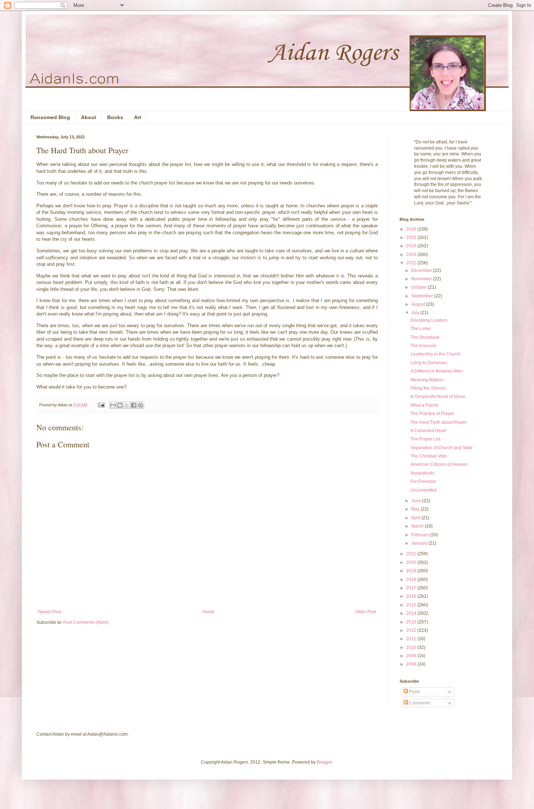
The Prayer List (425, 439)
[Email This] (113, 405)
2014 (411, 613)
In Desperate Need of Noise (437, 396)
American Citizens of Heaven (439, 464)
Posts (414, 691)
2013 (411, 622)
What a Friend (424, 405)
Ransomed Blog (50, 117)
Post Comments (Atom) (86, 622)
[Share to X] (126, 405)
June (416, 500)
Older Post (365, 611)
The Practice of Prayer (432, 413)
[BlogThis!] (120, 405)
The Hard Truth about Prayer (438, 422)
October (419, 287)
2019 (411, 570)
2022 (411, 262)
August (418, 304)
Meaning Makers (427, 379)
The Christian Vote (428, 456)
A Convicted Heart (428, 430)
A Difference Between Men (436, 371)
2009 (411, 655)
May (416, 509)
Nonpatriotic (422, 473)
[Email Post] (101, 405)
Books (115, 117)
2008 (411, 664)
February (420, 534)
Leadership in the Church (435, 354)
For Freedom (423, 481)
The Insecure (423, 345)
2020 (411, 562)
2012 (411, 630)
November (422, 278)
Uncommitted (423, 490)
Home (208, 611)
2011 (411, 638)
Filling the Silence (428, 388)
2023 (411, 254)
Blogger (324, 762)
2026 (411, 229)
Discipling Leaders (429, 320)
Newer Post (49, 611)
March (418, 526)
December (422, 270)
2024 (411, 245)
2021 (411, 553)
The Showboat (424, 337)
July (415, 312)
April (416, 517)
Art (137, 117)
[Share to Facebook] (133, 405)
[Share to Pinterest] (140, 405)
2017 (411, 587)
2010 (411, 647)
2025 (411, 237)
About (88, 117)
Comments (419, 703)
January (419, 543)
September (422, 295)
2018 (411, 579)
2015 (411, 604)
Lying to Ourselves (428, 362)
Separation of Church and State (441, 447)
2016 (411, 596)
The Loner (420, 328)
